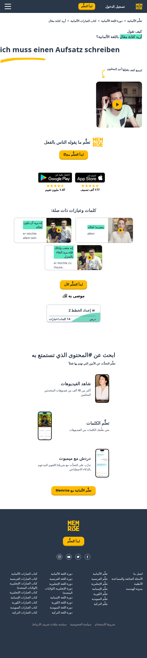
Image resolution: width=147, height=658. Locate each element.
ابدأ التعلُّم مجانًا (73, 154)
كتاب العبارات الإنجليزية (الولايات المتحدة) (23, 585)
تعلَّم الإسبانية (100, 589)
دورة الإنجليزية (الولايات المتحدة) (58, 590)
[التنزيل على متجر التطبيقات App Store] (90, 178)
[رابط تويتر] (78, 557)
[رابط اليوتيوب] (69, 557)
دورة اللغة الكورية (61, 602)
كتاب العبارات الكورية (24, 602)
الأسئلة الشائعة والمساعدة (127, 579)
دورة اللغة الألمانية (112, 21)
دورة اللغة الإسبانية (61, 597)
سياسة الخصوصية (80, 624)
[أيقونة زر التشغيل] (117, 105)
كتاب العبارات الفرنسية (23, 579)
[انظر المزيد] (8, 6)
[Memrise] (139, 6)
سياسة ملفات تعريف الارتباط (49, 624)
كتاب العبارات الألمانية (83, 21)
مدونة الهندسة (134, 589)
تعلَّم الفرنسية (99, 579)
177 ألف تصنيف (89, 190)
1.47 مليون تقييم (55, 190)
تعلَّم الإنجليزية (99, 584)
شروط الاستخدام (105, 624)
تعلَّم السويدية (100, 599)
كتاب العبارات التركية (24, 612)
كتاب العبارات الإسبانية (24, 597)
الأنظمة (138, 584)
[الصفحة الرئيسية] (98, 142)
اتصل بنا (138, 574)
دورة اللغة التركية (62, 612)
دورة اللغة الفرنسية (60, 579)
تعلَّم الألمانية (134, 21)
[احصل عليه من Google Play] (55, 178)
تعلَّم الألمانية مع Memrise (73, 490)
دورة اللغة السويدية (61, 607)
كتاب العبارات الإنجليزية (23, 592)
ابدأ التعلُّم (86, 6)
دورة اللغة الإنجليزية (60, 584)
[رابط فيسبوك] (87, 557)
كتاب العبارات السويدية (23, 607)
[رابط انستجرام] (59, 557)
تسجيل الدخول (115, 6)
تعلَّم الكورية (100, 594)
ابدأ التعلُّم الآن (73, 284)
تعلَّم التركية (101, 604)
